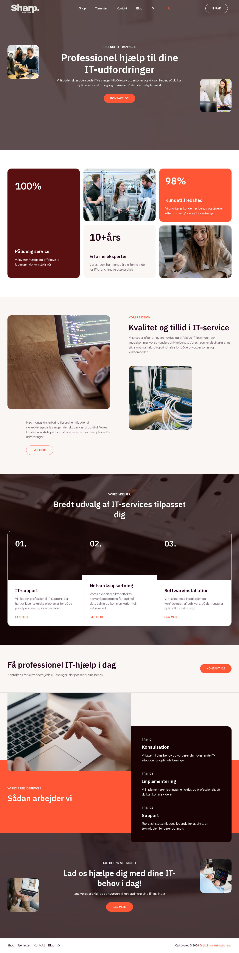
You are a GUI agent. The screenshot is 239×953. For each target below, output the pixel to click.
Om (154, 8)
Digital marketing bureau (216, 945)
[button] (168, 8)
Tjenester (101, 8)
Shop (82, 8)
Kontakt (122, 8)
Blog (139, 8)
